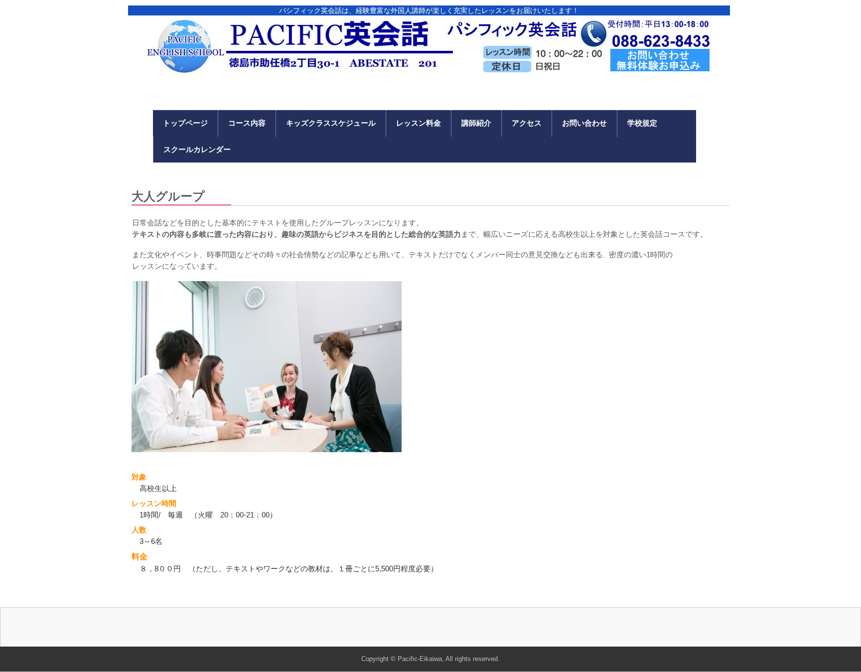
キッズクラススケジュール (331, 123)
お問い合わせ (584, 123)
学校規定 (642, 123)
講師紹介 (476, 123)
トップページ (185, 123)
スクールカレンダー (197, 149)
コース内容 (247, 123)
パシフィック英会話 (427, 49)
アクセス (527, 123)
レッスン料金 (418, 123)
